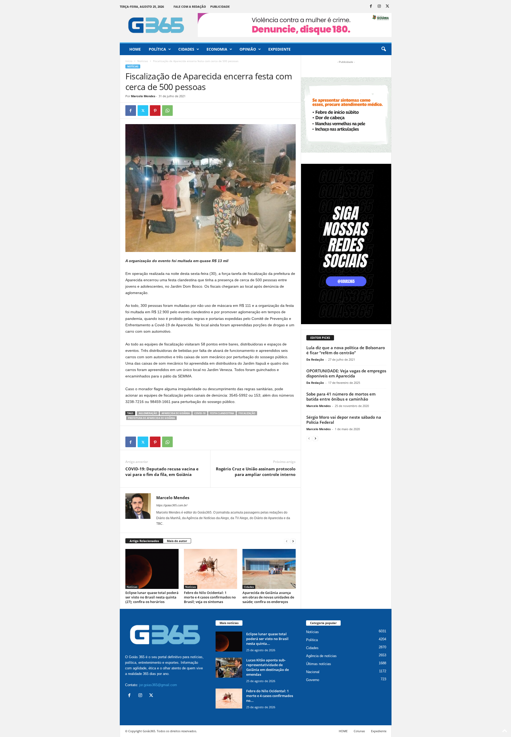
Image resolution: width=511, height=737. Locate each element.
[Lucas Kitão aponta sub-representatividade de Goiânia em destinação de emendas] (229, 668)
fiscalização (246, 413)
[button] (383, 49)
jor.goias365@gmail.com (158, 685)
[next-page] (293, 541)
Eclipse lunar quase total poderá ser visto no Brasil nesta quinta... (267, 639)
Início (128, 61)
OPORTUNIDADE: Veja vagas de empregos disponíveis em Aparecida (346, 373)
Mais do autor (177, 541)
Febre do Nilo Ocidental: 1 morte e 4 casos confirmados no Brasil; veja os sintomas (210, 597)
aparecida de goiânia (176, 413)
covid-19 (199, 413)
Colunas (359, 731)
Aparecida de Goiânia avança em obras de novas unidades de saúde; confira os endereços (268, 597)
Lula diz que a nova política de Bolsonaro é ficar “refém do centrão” (345, 350)
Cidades (186, 49)
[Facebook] (371, 6)
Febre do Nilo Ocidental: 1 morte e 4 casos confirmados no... (269, 696)
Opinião (248, 49)
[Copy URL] (179, 110)
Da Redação (315, 359)
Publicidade (220, 7)
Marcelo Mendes (143, 96)
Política (157, 49)
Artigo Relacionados (144, 541)
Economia (217, 49)
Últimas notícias (318, 664)
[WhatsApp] (167, 110)
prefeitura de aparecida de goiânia (151, 418)
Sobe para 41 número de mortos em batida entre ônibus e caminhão (341, 396)
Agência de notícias (321, 656)
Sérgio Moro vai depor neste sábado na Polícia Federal (343, 419)
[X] (387, 6)
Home (135, 49)
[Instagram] (379, 6)
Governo (312, 680)
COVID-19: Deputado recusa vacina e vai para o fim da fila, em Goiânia (162, 471)
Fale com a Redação (190, 7)
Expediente (279, 49)
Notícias (142, 61)
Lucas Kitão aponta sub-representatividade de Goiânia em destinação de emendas (267, 667)
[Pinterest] (155, 110)
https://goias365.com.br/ (171, 505)
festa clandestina (222, 413)
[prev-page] (286, 541)
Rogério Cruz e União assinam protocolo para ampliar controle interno (255, 471)
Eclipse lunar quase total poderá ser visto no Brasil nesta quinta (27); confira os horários (152, 597)
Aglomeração (148, 413)
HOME (343, 731)
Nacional (312, 672)
